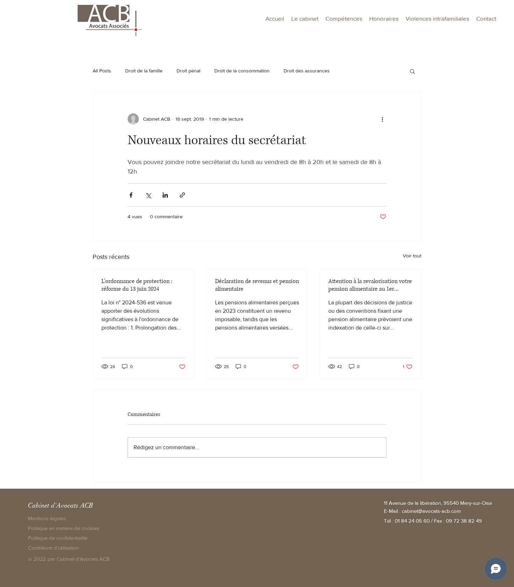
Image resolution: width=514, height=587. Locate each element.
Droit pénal (188, 70)
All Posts (102, 70)
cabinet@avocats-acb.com (431, 511)
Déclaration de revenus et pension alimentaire (257, 285)
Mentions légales (47, 518)
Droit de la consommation (242, 70)
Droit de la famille (144, 70)
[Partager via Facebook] (131, 195)
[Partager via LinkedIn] (165, 195)
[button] (344, 18)
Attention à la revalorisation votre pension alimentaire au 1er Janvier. (370, 285)
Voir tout (412, 256)
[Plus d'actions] (382, 119)
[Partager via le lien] (182, 195)
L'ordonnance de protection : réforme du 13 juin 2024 (136, 285)
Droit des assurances (307, 70)
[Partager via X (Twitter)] (148, 195)
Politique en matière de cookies (64, 528)
